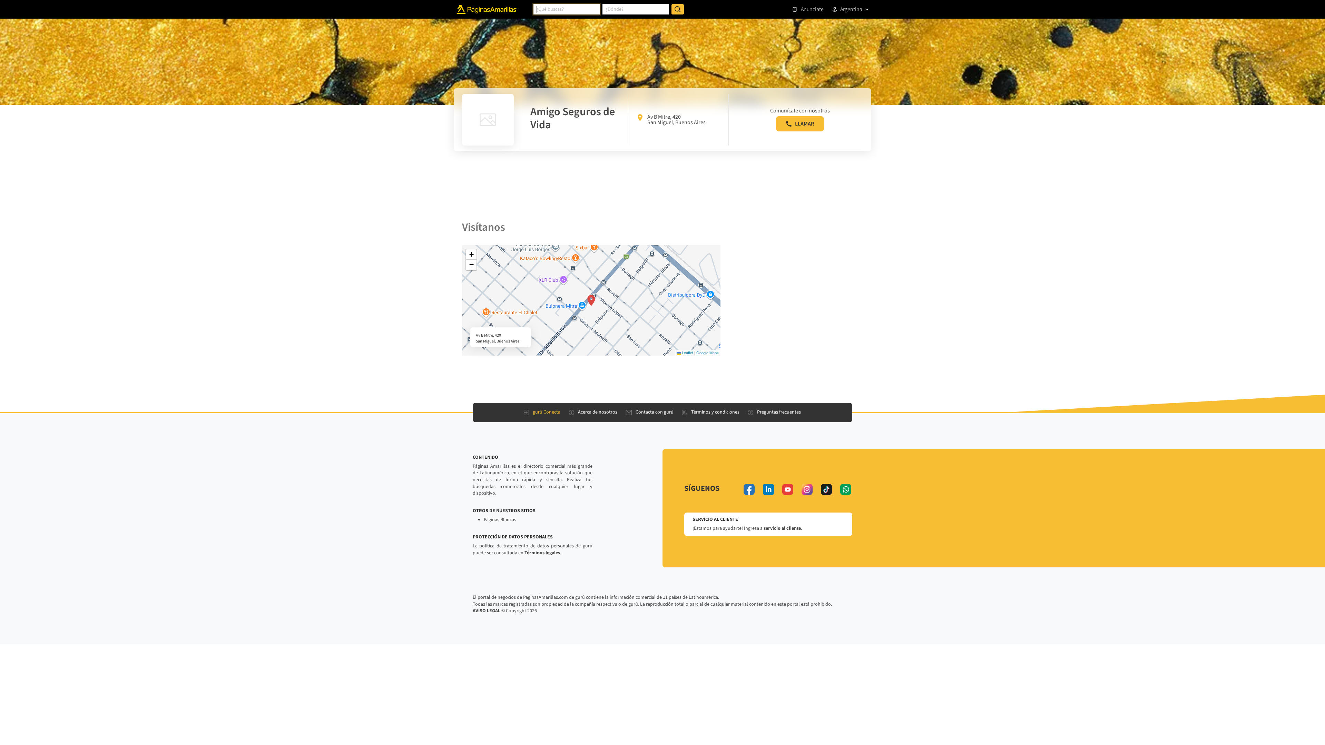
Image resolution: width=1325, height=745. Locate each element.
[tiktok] (826, 489)
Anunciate (812, 9)
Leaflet (687, 352)
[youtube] (787, 489)
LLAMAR (804, 124)
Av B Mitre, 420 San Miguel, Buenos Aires (676, 119)
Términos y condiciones (715, 412)
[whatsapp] (845, 489)
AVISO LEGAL (486, 610)
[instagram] (807, 489)
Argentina (851, 9)
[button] (591, 300)
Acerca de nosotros (597, 412)
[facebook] (749, 489)
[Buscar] (677, 9)
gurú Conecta (546, 412)
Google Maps (707, 352)
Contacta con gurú (655, 412)
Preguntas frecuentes (779, 412)
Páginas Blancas (500, 519)
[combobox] (566, 9)
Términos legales (542, 552)
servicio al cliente (782, 528)
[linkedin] (768, 489)
